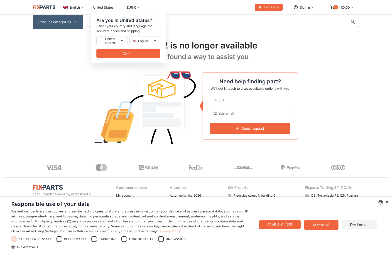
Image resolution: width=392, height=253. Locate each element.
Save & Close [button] (279, 224)
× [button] (387, 202)
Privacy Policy (170, 231)
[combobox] (380, 202)
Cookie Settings (145, 231)
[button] (130, 247)
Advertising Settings (42, 231)
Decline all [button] (359, 224)
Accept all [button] (321, 224)
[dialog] (196, 225)
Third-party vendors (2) (52, 221)
